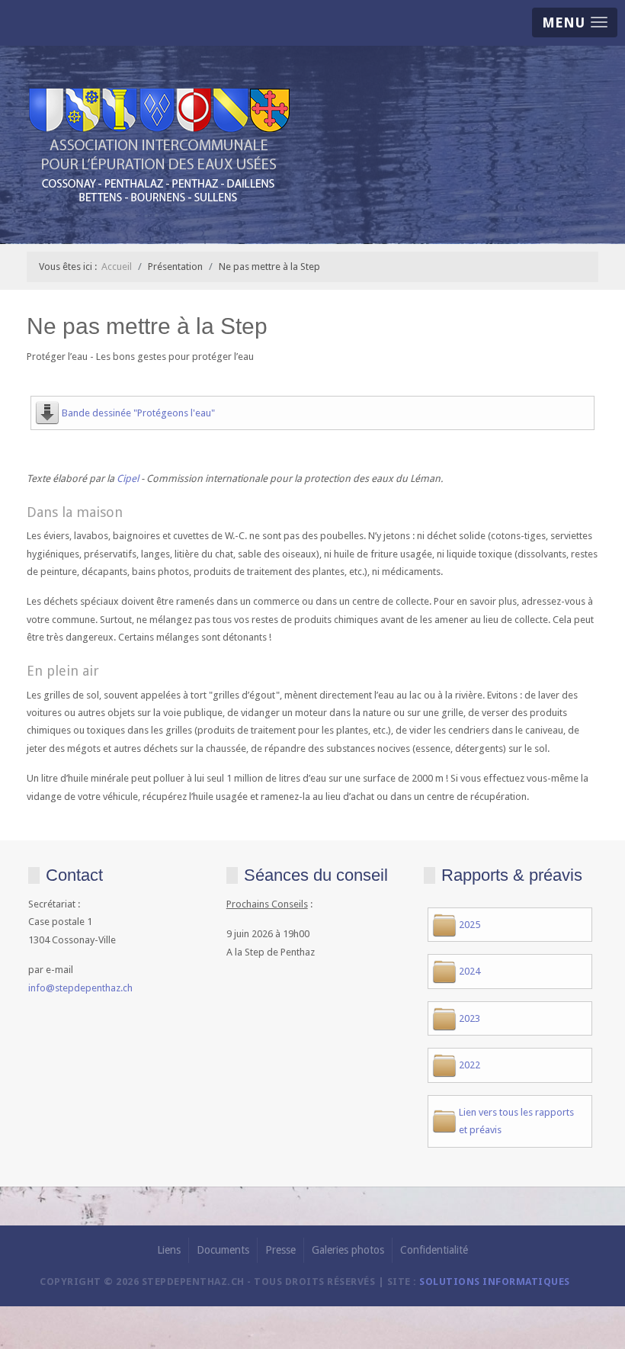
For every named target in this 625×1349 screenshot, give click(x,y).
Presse (280, 1250)
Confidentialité (434, 1250)
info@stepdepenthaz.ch (80, 988)
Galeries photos (348, 1250)
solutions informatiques (494, 1281)
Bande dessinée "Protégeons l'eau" (138, 413)
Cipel (129, 478)
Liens (169, 1250)
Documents (223, 1250)
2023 (469, 1018)
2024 (469, 971)
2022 (469, 1065)
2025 (469, 924)
